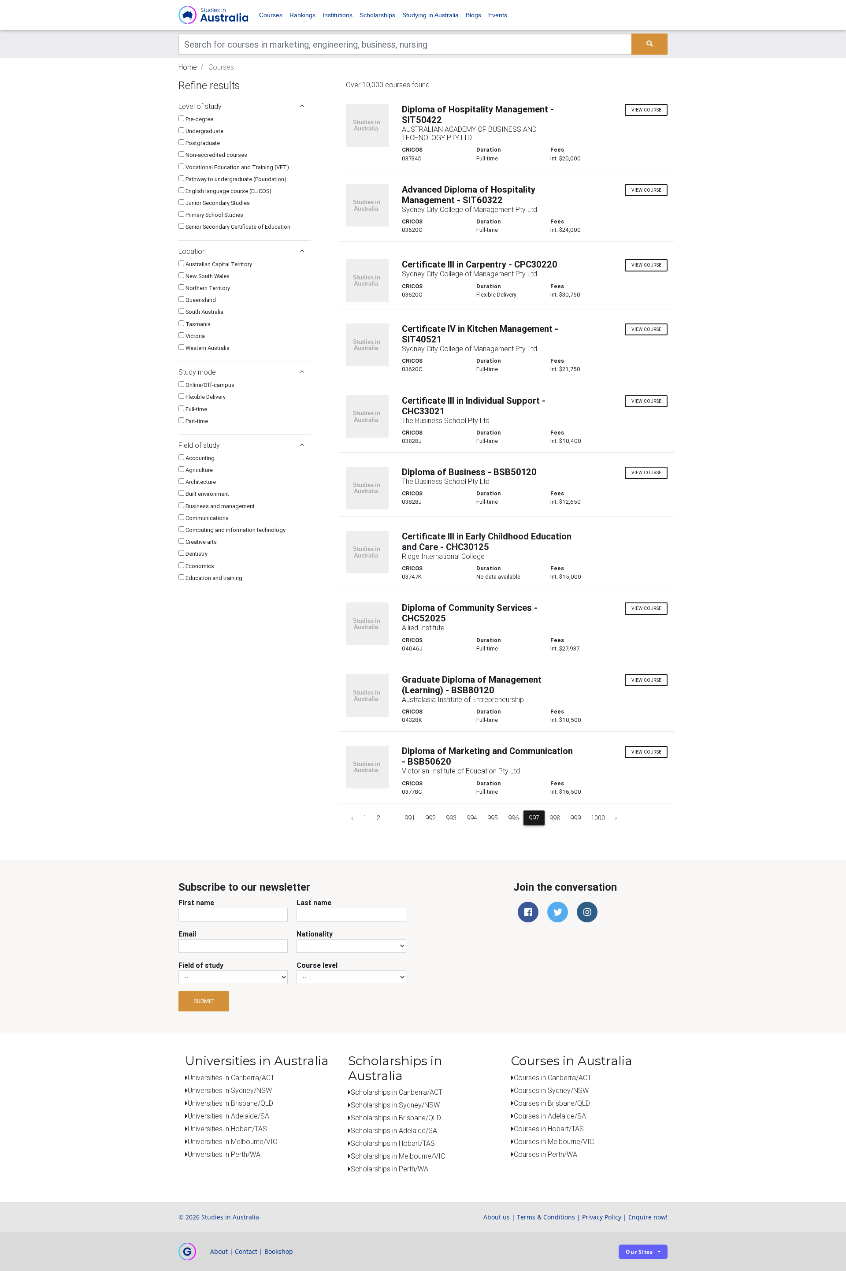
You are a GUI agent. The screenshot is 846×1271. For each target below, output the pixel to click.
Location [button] (192, 251)
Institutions (337, 15)
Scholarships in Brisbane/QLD (396, 1117)
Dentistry (196, 553)
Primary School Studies (213, 215)
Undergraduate (203, 131)
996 (513, 818)
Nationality (315, 933)
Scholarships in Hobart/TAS (393, 1143)
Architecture (200, 482)
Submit (203, 1001)
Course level (317, 965)
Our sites (639, 1252)
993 (451, 818)
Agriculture (198, 470)
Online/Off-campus (209, 385)
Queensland (200, 300)
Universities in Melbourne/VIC (232, 1141)
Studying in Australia (430, 15)
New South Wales (207, 276)
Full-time (195, 409)
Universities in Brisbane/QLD (230, 1103)
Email (187, 933)
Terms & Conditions (546, 1217)
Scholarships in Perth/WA (389, 1168)
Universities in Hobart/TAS (227, 1128)
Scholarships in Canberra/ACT (396, 1092)
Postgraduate (202, 143)
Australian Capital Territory (218, 264)
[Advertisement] (244, 646)
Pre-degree (198, 119)
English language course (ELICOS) (227, 191)
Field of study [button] (199, 445)
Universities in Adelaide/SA (228, 1115)
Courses (270, 15)
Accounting (199, 458)
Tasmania (197, 324)
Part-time (196, 421)
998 (554, 818)
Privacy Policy (601, 1217)
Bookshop (278, 1251)
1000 (598, 818)
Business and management (219, 506)
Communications (206, 518)
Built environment (206, 494)
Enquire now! (648, 1217)
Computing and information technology (235, 530)
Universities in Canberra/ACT (231, 1077)
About (219, 1251)
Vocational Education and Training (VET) (236, 167)
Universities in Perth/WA (224, 1154)
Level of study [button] (200, 106)
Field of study (200, 965)
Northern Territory (207, 288)
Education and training (213, 578)
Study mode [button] (197, 372)
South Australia (203, 312)
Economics (199, 566)
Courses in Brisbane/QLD (552, 1103)
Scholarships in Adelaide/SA (394, 1130)
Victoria (194, 336)
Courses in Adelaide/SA (550, 1115)
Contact (246, 1251)
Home (187, 67)
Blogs (473, 15)
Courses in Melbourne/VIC (554, 1141)
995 (492, 818)
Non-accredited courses (215, 155)
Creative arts (200, 542)
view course (646, 110)
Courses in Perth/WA (545, 1154)
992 (430, 818)
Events (497, 15)
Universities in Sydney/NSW (230, 1090)
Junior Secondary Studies (217, 203)
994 (472, 818)
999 (575, 818)
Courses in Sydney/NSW (551, 1090)
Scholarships (377, 15)
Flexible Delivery (205, 397)
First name (196, 902)
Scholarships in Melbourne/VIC (398, 1156)
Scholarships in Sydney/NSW (395, 1104)
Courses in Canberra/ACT (552, 1077)
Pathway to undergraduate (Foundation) (235, 179)
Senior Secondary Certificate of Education (237, 226)
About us (496, 1217)
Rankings (302, 15)
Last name (314, 902)
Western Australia (207, 348)
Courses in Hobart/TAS (549, 1128)
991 (409, 818)
